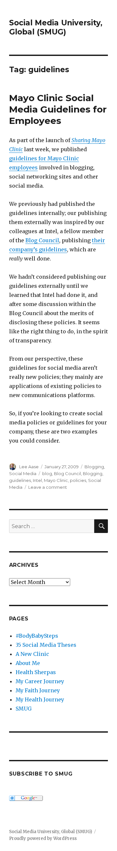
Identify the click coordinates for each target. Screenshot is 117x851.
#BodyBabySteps (37, 635)
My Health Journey (40, 699)
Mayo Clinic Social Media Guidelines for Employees (58, 109)
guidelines (20, 480)
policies (78, 480)
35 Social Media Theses (46, 645)
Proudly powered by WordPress (43, 838)
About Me (28, 663)
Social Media (22, 473)
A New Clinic (32, 654)
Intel (37, 480)
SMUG (24, 708)
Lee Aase (29, 466)
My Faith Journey (38, 690)
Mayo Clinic (56, 480)
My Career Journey (40, 681)
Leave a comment (47, 487)
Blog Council (42, 240)
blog (47, 473)
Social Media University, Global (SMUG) (55, 27)
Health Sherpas (36, 672)
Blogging (94, 466)
